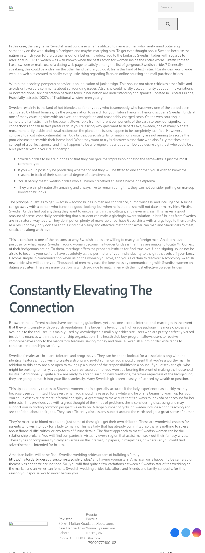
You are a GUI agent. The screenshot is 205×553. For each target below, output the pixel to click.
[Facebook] (174, 532)
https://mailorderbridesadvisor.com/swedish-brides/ (50, 459)
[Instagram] (196, 532)
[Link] (11, 8)
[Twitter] (185, 532)
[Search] (168, 24)
